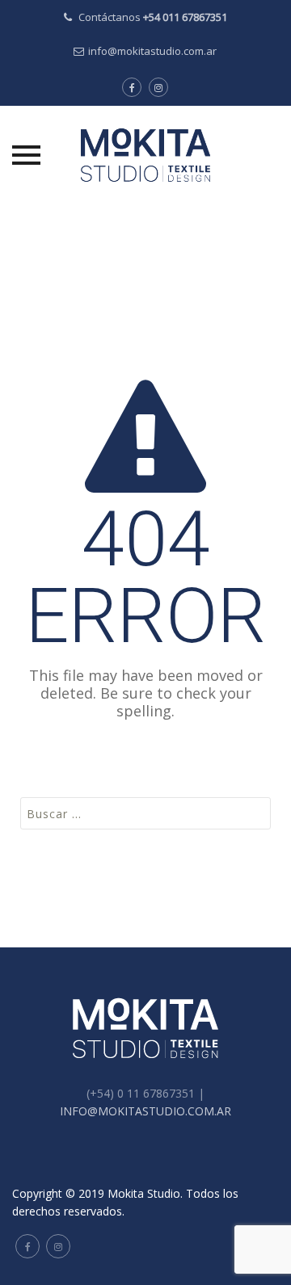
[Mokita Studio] (145, 155)
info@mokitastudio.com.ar (152, 51)
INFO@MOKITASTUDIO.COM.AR (145, 1111)
